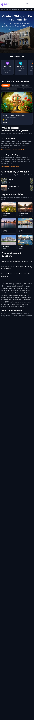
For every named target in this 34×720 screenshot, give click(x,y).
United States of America (15, 9)
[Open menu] (31, 4)
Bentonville (29, 9)
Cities (3, 9)
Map (25, 88)
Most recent (25, 85)
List (10, 88)
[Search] (27, 4)
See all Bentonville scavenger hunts (12, 149)
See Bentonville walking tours (10, 166)
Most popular (5, 85)
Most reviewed (16, 85)
